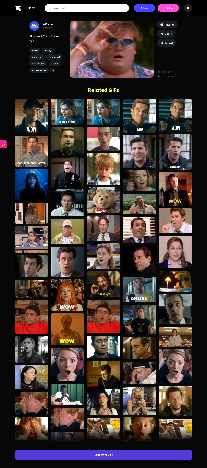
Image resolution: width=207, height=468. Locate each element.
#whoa (55, 63)
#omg (48, 50)
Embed (169, 42)
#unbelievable (39, 70)
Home (32, 8)
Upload (170, 8)
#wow (35, 50)
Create (146, 8)
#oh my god (38, 63)
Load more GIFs (103, 454)
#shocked (37, 57)
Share (168, 33)
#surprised (54, 57)
